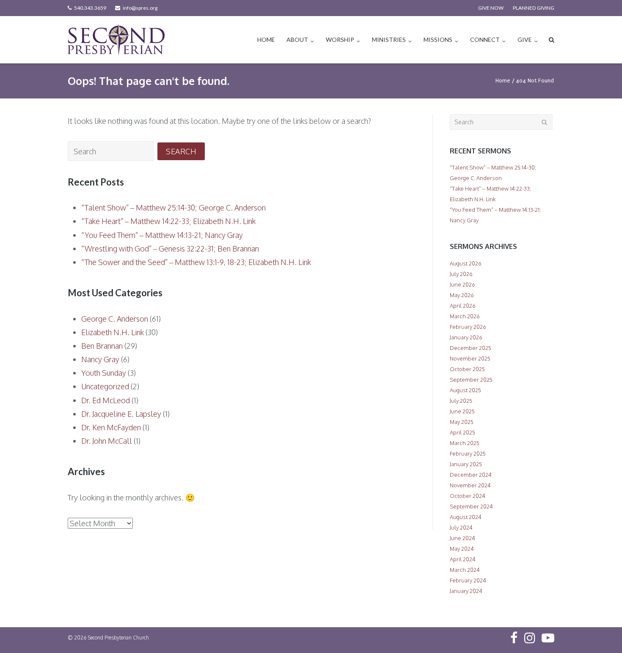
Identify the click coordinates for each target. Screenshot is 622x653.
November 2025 (470, 358)
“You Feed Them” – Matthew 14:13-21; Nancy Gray (162, 235)
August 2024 (466, 517)
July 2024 (461, 527)
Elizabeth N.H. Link (112, 332)
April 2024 (463, 559)
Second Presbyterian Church (118, 637)
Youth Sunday (103, 372)
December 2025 (470, 347)
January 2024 (466, 590)
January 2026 (466, 337)
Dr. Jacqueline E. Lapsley (121, 413)
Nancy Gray (100, 359)
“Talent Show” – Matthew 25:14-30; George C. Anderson (173, 207)
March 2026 (465, 316)
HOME (266, 39)
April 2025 (462, 432)
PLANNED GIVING (533, 8)
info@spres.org (140, 8)
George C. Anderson (114, 318)
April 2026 (463, 305)
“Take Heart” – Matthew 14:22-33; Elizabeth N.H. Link (168, 221)
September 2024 (471, 506)
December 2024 (471, 474)
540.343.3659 (90, 8)
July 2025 (461, 400)
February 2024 (468, 580)
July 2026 (461, 273)
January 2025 (466, 464)
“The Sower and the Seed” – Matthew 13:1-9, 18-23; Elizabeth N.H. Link (196, 262)
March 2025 (464, 443)
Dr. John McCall (106, 440)
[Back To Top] (601, 632)
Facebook (513, 637)
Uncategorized (105, 386)
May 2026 (462, 295)
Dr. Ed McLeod (105, 400)
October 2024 (467, 495)
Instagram (529, 637)
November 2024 (470, 485)
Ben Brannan (102, 345)
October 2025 (467, 369)
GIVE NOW (491, 8)
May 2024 (462, 548)
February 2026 (468, 326)
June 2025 (462, 411)
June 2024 (462, 538)
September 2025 (471, 379)
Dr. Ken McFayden (111, 427)
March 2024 (465, 569)
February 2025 (468, 453)
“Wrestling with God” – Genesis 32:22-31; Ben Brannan (170, 248)
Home (502, 80)
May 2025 (461, 421)
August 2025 (465, 390)
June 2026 (462, 284)
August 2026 (466, 263)
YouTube (548, 637)
